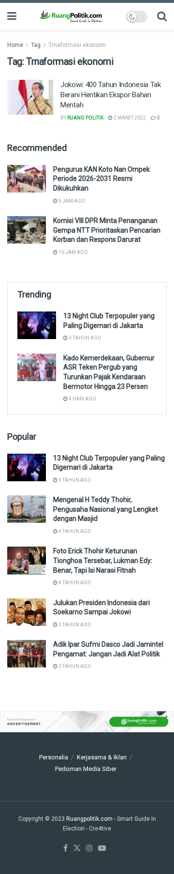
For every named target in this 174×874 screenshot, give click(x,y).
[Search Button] (162, 16)
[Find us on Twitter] (77, 848)
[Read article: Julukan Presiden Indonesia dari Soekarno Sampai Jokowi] (26, 612)
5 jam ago (71, 201)
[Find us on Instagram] (89, 848)
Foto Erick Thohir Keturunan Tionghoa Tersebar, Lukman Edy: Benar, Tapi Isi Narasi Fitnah (102, 560)
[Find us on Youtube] (102, 848)
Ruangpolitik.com (90, 818)
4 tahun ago (74, 531)
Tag (36, 45)
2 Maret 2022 (129, 117)
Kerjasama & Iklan (102, 757)
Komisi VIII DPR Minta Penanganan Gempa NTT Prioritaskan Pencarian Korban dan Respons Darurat (106, 230)
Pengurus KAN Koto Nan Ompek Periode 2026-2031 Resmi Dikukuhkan (101, 178)
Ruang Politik (85, 117)
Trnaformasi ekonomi (77, 45)
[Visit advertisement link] (87, 722)
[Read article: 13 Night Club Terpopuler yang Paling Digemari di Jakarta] (36, 325)
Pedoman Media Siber (85, 768)
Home (15, 45)
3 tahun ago (85, 338)
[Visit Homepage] (71, 16)
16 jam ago (73, 252)
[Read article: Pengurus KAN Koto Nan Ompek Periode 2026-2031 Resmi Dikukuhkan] (26, 179)
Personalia (53, 757)
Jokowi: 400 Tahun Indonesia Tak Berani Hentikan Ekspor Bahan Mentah (110, 94)
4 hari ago (82, 398)
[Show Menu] (11, 16)
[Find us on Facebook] (65, 848)
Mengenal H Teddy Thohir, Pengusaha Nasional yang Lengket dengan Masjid (105, 509)
